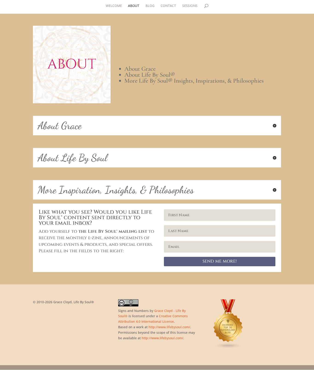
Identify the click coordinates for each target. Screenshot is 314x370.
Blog (150, 6)
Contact (168, 6)
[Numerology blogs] (228, 347)
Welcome (114, 6)
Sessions (189, 6)
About (133, 6)
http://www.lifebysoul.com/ (169, 327)
